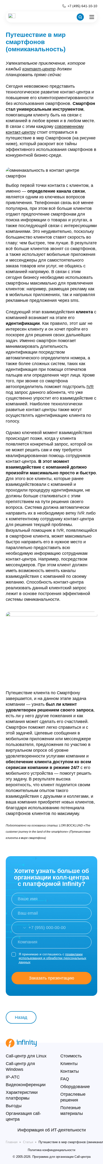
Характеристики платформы (22, 1095)
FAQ (64, 1079)
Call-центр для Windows (20, 1066)
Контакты (69, 1071)
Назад (21, 1017)
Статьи (28, 1142)
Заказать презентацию (51, 978)
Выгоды (14, 1105)
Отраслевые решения (73, 1097)
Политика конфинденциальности (51, 1150)
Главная (11, 1142)
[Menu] (92, 17)
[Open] (18, 928)
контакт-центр (39, 69)
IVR (90, 386)
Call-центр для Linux (26, 1056)
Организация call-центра (23, 1116)
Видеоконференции (26, 1084)
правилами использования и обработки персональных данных (52, 958)
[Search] (80, 17)
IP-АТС (13, 1077)
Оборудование (75, 1086)
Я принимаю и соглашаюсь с (52, 958)
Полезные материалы (71, 1110)
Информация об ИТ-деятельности (51, 1130)
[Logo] (11, 17)
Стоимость (71, 1056)
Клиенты (69, 1063)
